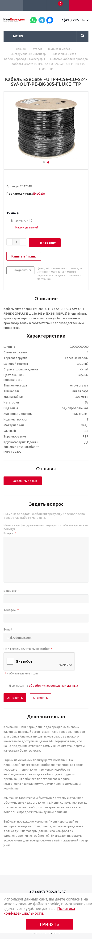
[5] (26, 178)
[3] (17, 178)
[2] (13, 178)
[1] (8, 178)
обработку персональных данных (53, 685)
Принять (49, 924)
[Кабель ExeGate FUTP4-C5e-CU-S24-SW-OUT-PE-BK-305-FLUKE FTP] (46, 128)
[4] (22, 178)
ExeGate (39, 193)
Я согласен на (43, 685)
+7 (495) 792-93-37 (73, 20)
